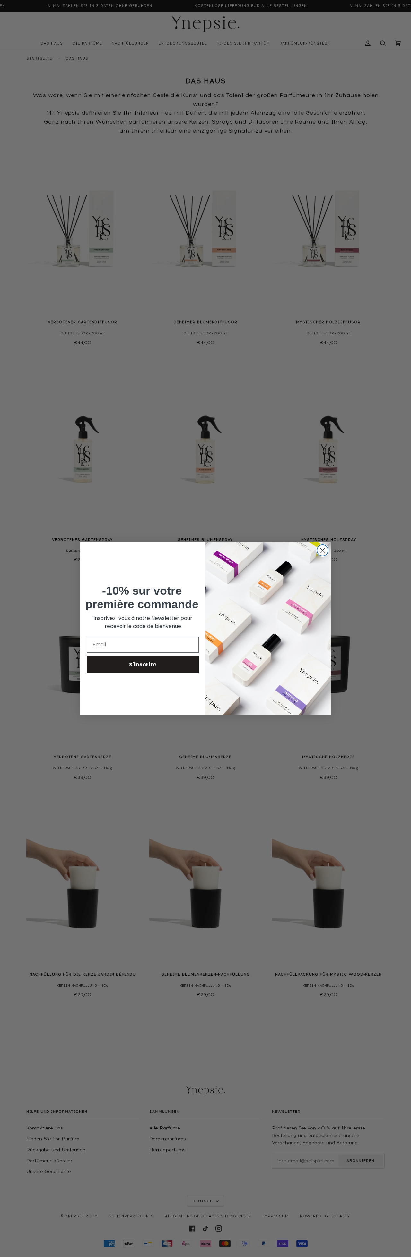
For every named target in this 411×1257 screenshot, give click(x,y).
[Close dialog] (322, 550)
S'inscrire (143, 664)
